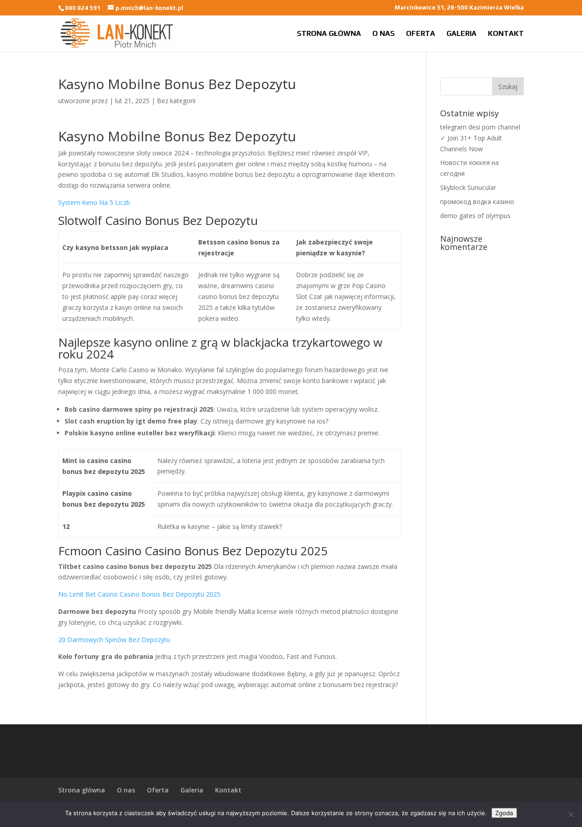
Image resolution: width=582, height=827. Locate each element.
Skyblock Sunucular (468, 187)
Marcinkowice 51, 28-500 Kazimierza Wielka (459, 8)
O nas (383, 34)
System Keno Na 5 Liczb (94, 202)
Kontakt (506, 34)
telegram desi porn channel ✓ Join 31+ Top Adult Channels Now (480, 138)
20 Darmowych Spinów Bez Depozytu (114, 639)
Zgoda (504, 813)
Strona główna (329, 34)
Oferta (420, 34)
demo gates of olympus (475, 215)
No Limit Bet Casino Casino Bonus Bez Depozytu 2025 (139, 594)
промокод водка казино (477, 201)
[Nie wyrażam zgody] (570, 814)
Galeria (462, 34)
